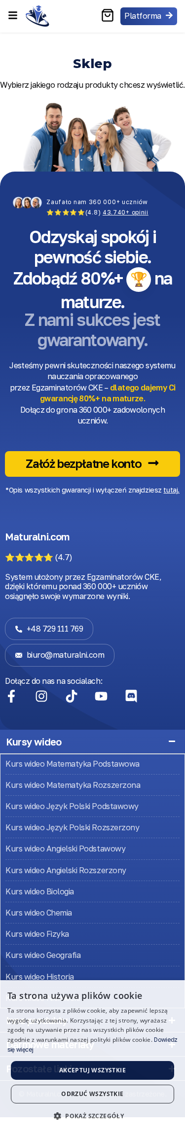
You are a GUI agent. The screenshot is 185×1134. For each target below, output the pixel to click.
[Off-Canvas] (13, 15)
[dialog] (92, 1057)
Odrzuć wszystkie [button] (92, 1094)
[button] (92, 1116)
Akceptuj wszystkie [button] (92, 1070)
